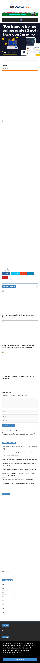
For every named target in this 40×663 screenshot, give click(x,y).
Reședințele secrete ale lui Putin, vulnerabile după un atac (19, 469)
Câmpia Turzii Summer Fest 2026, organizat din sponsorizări (19, 459)
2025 (3, 588)
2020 (3, 609)
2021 (3, 605)
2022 (3, 601)
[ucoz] (4, 631)
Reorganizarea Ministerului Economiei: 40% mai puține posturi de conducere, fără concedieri (18, 347)
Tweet (16, 273)
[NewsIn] (20, 7)
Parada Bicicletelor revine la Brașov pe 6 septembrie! (17, 479)
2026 (3, 584)
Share (6, 273)
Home (5, 59)
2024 (3, 592)
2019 (3, 613)
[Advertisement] (20, 93)
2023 (3, 596)
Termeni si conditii (9, 655)
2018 (3, 617)
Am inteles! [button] (20, 659)
